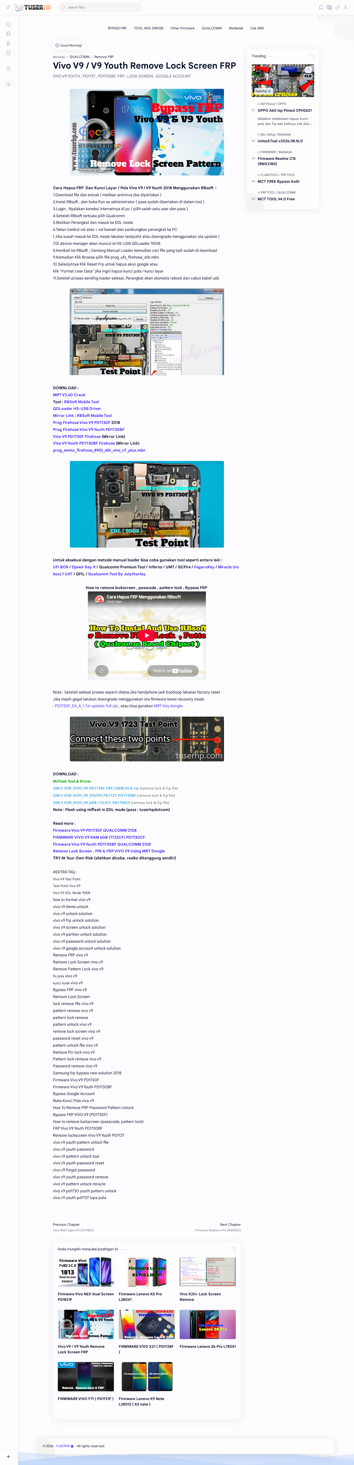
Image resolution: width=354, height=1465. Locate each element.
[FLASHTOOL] (270, 175)
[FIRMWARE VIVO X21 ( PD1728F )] (147, 1324)
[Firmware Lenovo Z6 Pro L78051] (208, 1324)
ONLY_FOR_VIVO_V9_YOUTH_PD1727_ (85, 795)
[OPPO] (282, 104)
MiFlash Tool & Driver (72, 781)
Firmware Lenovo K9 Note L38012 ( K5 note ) (141, 1401)
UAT (68, 574)
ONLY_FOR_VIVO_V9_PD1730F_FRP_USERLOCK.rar (96, 788)
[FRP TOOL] (288, 175)
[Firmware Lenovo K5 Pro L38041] (147, 1272)
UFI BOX (60, 567)
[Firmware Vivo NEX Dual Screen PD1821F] (86, 1272)
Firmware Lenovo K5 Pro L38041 (140, 1297)
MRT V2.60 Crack (69, 395)
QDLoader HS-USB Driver (77, 408)
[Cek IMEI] (257, 28)
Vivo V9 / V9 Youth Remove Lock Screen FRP (81, 1349)
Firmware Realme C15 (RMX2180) (277, 161)
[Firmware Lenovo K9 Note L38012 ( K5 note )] (147, 1376)
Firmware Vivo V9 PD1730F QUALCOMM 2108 (95, 830)
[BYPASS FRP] (117, 28)
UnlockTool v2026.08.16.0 (280, 141)
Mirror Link (64, 415)
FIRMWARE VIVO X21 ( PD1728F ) (146, 1349)
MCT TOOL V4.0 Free (276, 199)
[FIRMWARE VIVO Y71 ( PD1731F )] (86, 1376)
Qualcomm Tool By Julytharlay (117, 574)
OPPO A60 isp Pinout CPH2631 (285, 110)
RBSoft (84, 415)
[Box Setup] (269, 134)
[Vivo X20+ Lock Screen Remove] (208, 1272)
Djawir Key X (84, 567)
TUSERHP (63, 1446)
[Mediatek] (236, 28)
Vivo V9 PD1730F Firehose (77, 436)
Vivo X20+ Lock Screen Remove (200, 1297)
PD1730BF (127, 795)
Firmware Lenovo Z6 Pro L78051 (208, 1346)
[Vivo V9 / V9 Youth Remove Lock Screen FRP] (86, 1324)
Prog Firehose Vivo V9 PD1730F (81, 422)
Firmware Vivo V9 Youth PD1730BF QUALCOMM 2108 (102, 844)
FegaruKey (204, 567)
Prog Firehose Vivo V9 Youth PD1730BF (89, 429)
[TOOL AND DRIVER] (148, 28)
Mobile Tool (101, 415)
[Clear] (137, 7)
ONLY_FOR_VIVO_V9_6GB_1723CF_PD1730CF (91, 802)
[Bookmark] (321, 7)
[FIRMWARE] (269, 152)
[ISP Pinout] (269, 104)
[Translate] (329, 7)
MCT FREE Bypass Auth (278, 181)
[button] (337, 7)
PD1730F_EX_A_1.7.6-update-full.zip (86, 706)
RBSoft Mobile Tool (81, 402)
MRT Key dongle (168, 706)
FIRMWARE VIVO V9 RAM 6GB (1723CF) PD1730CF (99, 837)
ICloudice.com (131, 1446)
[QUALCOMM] (212, 28)
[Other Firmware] (182, 28)
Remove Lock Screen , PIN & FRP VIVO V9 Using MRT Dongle (109, 851)
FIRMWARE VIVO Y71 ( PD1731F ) (86, 1398)
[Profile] (345, 7)
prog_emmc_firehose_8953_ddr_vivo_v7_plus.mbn (99, 450)
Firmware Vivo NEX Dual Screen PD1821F (86, 1297)
